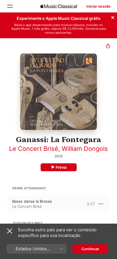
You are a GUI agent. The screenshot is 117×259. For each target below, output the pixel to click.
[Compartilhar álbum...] (108, 46)
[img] (58, 6)
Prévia (61, 167)
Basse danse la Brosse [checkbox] (32, 201)
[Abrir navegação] (9, 6)
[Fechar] (112, 16)
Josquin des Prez (27, 223)
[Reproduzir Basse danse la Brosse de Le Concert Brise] (3, 204)
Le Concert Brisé (33, 148)
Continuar (90, 249)
